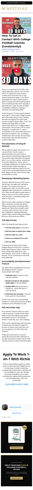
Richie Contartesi (15, 407)
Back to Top (16, 413)
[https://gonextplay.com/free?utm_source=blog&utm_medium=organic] (16, 437)
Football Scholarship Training (11, 49)
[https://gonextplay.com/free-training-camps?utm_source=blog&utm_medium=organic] (16, 470)
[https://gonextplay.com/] (14, 8)
